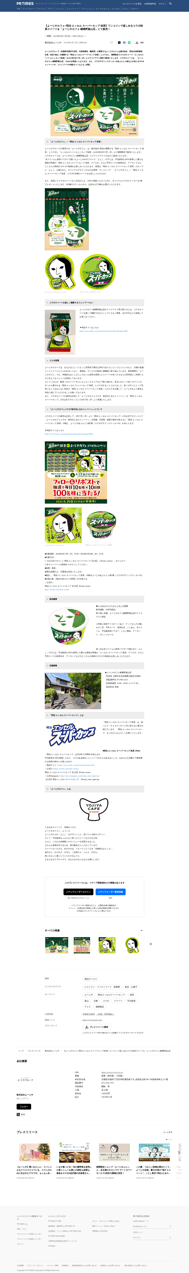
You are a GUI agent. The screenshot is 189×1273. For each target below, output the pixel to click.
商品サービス (91, 979)
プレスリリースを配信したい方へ (29, 1239)
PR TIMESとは (22, 1224)
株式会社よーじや (52, 1051)
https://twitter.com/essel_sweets (57, 590)
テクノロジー (28, 8)
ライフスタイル (102, 8)
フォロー (24, 1107)
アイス (88, 1007)
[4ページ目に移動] (170, 1139)
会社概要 (20, 1265)
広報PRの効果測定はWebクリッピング (62, 1241)
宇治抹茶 (131, 1001)
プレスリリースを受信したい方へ (29, 1234)
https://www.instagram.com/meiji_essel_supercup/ (79, 776)
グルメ (125, 8)
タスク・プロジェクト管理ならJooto (105, 1221)
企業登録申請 (150, 3)
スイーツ (118, 1001)
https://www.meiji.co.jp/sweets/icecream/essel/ (76, 765)
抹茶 (132, 995)
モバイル (41, 8)
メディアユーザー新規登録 (110, 892)
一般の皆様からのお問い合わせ (135, 1265)
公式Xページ (137, 1232)
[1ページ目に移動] (141, 930)
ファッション (87, 8)
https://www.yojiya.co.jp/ (112, 1072)
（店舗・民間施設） (105, 1014)
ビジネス (116, 8)
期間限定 (100, 1007)
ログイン (162, 3)
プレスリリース (34, 1051)
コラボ (106, 1001)
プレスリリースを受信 (132, 3)
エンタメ (60, 8)
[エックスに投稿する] (119, 42)
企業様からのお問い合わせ (110, 1265)
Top (18, 8)
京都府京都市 (88, 1014)
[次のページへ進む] (150, 944)
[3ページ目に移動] (143, 930)
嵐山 (87, 1001)
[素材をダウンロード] (137, 42)
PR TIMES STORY (54, 1221)
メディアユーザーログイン (78, 892)
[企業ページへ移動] (25, 1080)
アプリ (51, 8)
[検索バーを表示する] (170, 4)
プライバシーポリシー (35, 1265)
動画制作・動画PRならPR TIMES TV (61, 1226)
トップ (21, 1051)
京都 (96, 1001)
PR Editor (51, 1246)
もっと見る (167, 1132)
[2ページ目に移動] (142, 930)
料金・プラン (22, 1229)
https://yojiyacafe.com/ (92, 1020)
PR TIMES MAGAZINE (56, 1236)
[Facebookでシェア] (124, 42)
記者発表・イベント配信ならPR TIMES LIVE (64, 1231)
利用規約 (65, 1265)
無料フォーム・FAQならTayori (103, 1226)
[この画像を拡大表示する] (57, 945)
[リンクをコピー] (142, 42)
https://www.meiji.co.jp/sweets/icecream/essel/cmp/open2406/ (104, 331)
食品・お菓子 (131, 987)
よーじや (89, 995)
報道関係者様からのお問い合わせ (84, 1265)
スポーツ (135, 8)
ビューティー (72, 8)
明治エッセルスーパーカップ (111, 995)
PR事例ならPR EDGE (100, 1231)
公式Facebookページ (141, 1221)
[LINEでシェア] (129, 42)
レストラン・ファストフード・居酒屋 (102, 987)
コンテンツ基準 (53, 1265)
